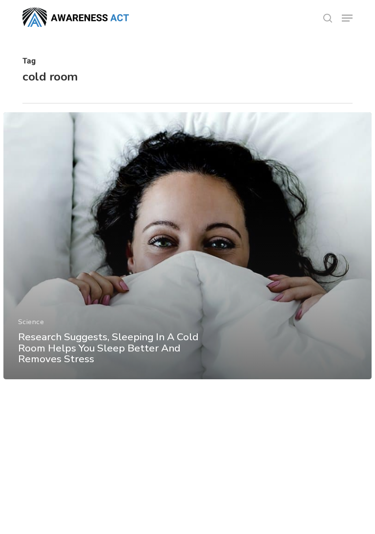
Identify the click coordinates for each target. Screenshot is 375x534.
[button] (347, 18)
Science (31, 322)
